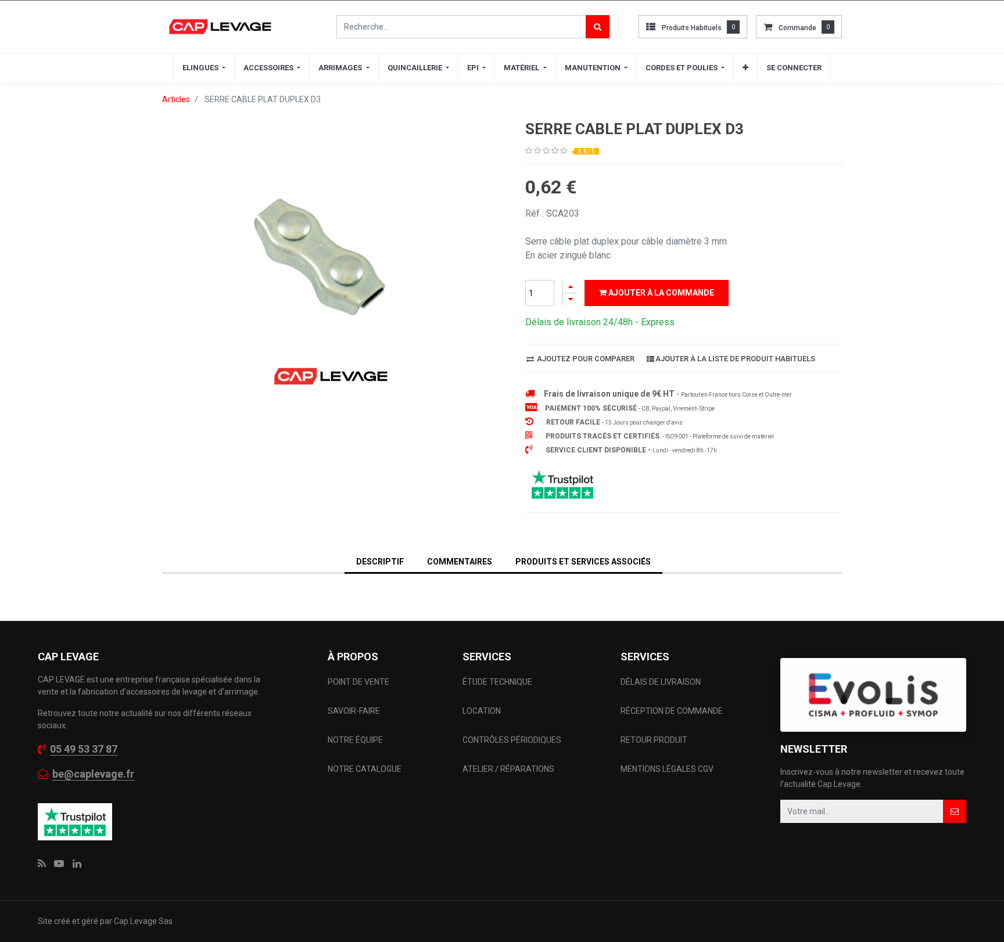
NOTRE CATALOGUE (364, 769)
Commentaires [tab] (459, 561)
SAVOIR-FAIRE (354, 711)
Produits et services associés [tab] (583, 561)
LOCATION (482, 711)
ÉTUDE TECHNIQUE (498, 681)
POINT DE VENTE (358, 681)
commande (797, 28)
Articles (176, 99)
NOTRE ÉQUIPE (355, 740)
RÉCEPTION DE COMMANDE (672, 711)
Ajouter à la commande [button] (660, 292)
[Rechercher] (597, 26)
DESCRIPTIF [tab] (380, 561)
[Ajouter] (570, 287)
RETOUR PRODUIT (654, 740)
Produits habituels (692, 28)
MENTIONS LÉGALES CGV (667, 769)
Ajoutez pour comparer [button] (584, 358)
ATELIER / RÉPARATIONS (508, 769)
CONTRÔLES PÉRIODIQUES (511, 740)
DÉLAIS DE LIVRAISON (661, 681)
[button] (745, 67)
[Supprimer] (570, 299)
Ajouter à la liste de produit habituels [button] (735, 358)
